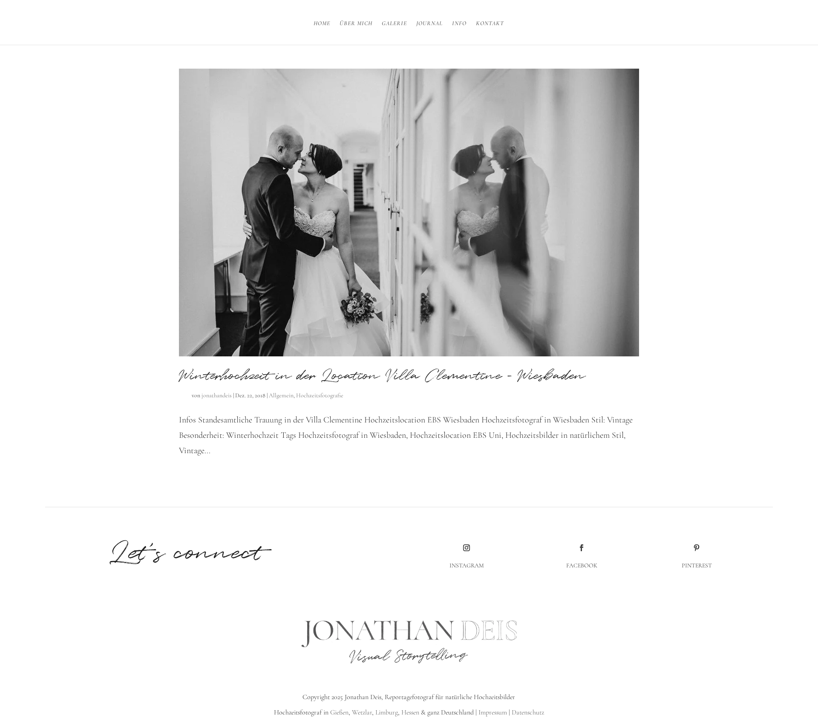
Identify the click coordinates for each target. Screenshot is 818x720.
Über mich (356, 23)
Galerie (394, 23)
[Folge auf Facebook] (581, 548)
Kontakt (490, 23)
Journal (429, 23)
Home (322, 23)
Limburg (386, 712)
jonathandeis (217, 395)
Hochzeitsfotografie (319, 395)
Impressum (492, 712)
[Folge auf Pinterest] (696, 548)
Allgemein (281, 395)
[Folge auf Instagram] (466, 548)
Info (459, 23)
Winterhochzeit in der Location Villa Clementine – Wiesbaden (382, 376)
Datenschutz (528, 712)
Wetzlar (362, 712)
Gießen (339, 712)
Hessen (410, 712)
